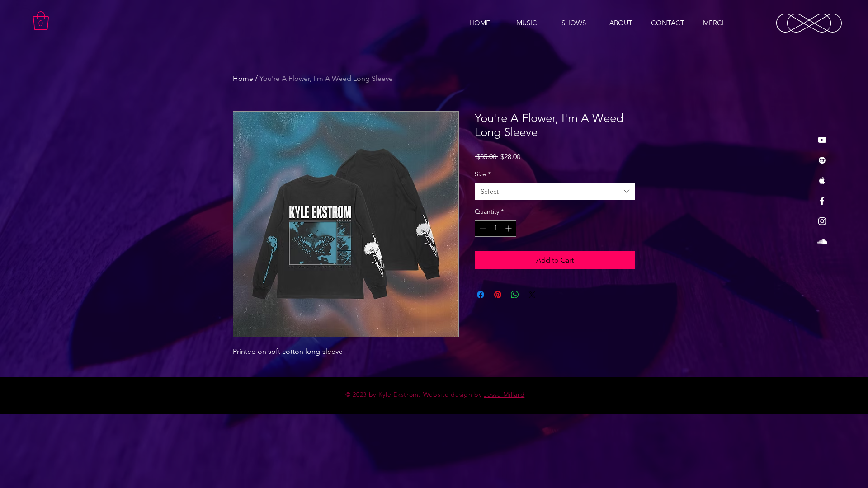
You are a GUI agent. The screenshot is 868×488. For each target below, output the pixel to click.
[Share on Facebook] (480, 294)
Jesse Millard (504, 394)
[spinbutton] (495, 228)
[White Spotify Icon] (822, 160)
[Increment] (509, 228)
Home (243, 78)
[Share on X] (532, 294)
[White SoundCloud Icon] (822, 241)
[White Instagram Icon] (822, 221)
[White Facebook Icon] (822, 201)
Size (483, 174)
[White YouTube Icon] (822, 140)
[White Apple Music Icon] (822, 180)
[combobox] (555, 191)
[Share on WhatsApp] (514, 294)
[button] (41, 20)
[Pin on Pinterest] (497, 294)
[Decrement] (481, 228)
